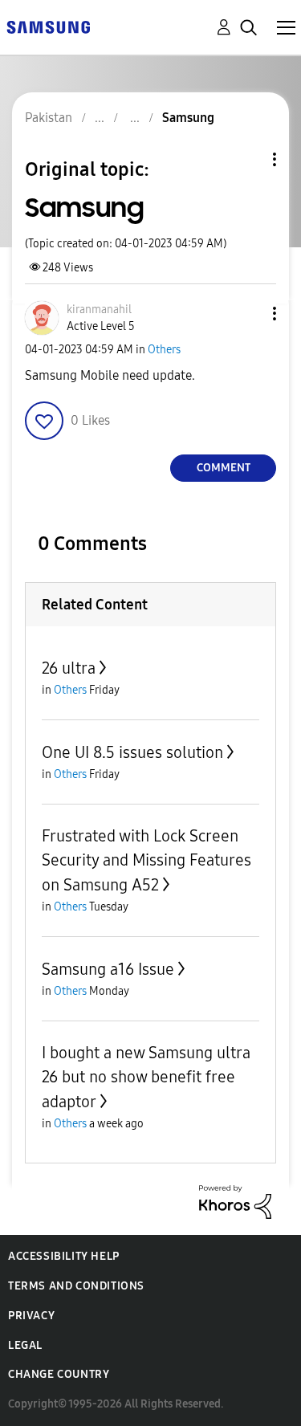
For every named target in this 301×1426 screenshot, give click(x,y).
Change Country (58, 1374)
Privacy (31, 1315)
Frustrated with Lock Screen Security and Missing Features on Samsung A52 (146, 860)
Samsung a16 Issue (108, 969)
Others (164, 349)
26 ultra (69, 668)
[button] (248, 313)
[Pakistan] (48, 26)
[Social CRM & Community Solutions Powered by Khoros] (235, 1200)
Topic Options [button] (247, 159)
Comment (223, 468)
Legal (25, 1345)
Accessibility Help (64, 1256)
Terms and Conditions (76, 1286)
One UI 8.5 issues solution (132, 752)
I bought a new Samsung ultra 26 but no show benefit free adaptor (146, 1077)
